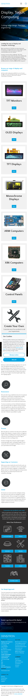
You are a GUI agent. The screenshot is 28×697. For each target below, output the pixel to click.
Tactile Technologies (6, 654)
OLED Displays (4, 646)
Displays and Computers (7, 642)
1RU (2, 660)
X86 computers (4, 653)
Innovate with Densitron (7, 627)
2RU (2, 662)
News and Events (19, 662)
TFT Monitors (4, 648)
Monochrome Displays (6, 649)
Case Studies (18, 660)
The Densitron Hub (5, 670)
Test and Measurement (20, 643)
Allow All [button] (14, 359)
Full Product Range (5, 643)
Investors (17, 665)
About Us (17, 659)
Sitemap (3, 676)
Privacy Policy (4, 678)
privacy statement (18, 693)
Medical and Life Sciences (21, 642)
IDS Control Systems (6, 667)
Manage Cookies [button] (14, 355)
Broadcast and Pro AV (20, 645)
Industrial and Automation (21, 646)
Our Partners (18, 663)
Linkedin (3, 681)
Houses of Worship (19, 653)
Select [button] (14, 107)
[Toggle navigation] (21, 3)
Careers (17, 666)
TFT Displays (4, 645)
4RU (2, 664)
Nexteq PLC (3, 679)
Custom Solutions (5, 656)
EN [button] (26, 4)
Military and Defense (19, 651)
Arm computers (4, 651)
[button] (7, 531)
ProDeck (3, 665)
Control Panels (4, 657)
